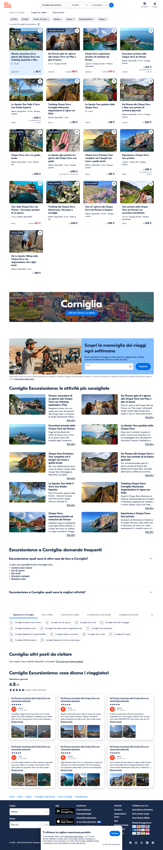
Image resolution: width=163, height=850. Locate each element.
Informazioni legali (84, 814)
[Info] (38, 24)
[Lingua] (145, 4)
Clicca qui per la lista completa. (69, 661)
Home (11, 797)
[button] (26, 51)
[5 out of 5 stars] (32, 704)
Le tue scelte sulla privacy (87, 822)
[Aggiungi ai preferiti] (40, 30)
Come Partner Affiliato (141, 818)
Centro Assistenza (84, 810)
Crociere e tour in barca (21, 568)
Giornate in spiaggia (20, 576)
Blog (116, 821)
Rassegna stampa (121, 825)
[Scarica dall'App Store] (64, 821)
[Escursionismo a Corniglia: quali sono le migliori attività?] (151, 592)
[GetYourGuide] (7, 5)
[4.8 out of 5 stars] (16, 690)
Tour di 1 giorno (18, 570)
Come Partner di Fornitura (142, 810)
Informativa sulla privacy (24, 379)
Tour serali (15, 573)
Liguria (28, 797)
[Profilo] (155, 4)
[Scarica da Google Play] (64, 811)
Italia (20, 797)
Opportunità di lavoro (120, 815)
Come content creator (140, 814)
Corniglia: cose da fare (45, 797)
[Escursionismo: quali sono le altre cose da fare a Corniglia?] (151, 558)
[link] (26, 51)
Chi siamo (118, 810)
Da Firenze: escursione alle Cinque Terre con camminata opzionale (30, 699)
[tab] (23, 614)
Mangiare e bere (18, 579)
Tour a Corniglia (65, 797)
